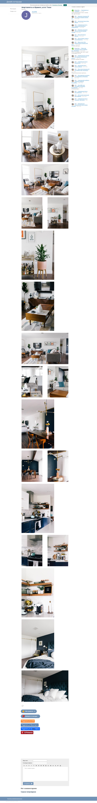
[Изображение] (46, 766)
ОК (65, 5)
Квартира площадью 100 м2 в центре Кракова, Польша (79, 31)
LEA (75, 16)
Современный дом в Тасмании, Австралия (81, 99)
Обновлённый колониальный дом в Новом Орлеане (80, 105)
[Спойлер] (55, 766)
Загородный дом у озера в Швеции (80, 66)
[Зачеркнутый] (34, 766)
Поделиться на (30, 729)
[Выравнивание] (58, 766)
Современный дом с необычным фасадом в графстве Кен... (79, 26)
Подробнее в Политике (57, 5)
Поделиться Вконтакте (30, 725)
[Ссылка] (53, 766)
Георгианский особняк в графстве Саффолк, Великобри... (80, 81)
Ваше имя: (25, 760)
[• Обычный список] (36, 766)
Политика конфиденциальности (14, 798)
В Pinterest (28, 732)
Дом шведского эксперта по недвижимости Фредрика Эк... (80, 76)
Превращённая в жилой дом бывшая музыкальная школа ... (80, 57)
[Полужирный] (29, 766)
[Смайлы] (60, 766)
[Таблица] (50, 766)
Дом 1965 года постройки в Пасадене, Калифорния (78, 86)
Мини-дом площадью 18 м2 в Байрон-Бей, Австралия (79, 49)
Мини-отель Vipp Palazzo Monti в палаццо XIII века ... (80, 43)
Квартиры (24, 9)
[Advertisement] (80, 131)
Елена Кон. (77, 10)
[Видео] (48, 766)
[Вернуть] (26, 766)
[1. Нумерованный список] (38, 766)
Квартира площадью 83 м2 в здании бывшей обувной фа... (80, 17)
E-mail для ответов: (27, 763)
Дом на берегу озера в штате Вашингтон (81, 39)
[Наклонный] (31, 766)
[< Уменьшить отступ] (41, 766)
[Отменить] (24, 766)
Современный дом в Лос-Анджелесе (81, 92)
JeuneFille (34, 11)
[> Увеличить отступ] (43, 766)
